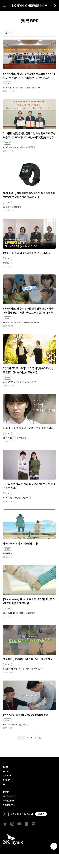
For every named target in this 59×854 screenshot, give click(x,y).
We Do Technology (13, 725)
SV (5, 88)
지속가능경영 (25, 88)
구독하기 (41, 814)
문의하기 (6, 792)
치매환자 (26, 323)
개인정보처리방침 (9, 796)
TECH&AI (7, 776)
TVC (11, 382)
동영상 (6, 669)
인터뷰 (17, 323)
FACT (5, 767)
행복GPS (36, 88)
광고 (17, 382)
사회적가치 (13, 88)
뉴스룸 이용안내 (8, 805)
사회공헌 (21, 147)
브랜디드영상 (17, 669)
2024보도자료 (10, 147)
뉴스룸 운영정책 (8, 801)
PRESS (7, 143)
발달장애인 (8, 323)
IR (4, 784)
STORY (7, 83)
